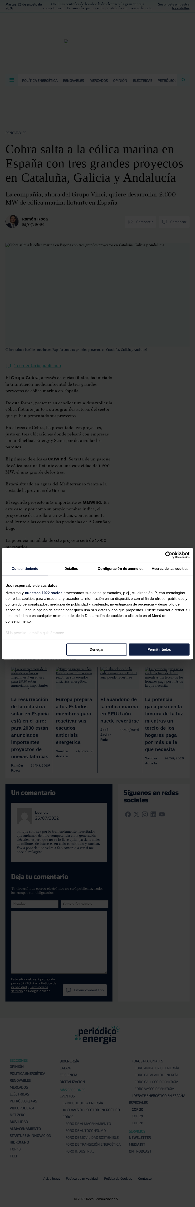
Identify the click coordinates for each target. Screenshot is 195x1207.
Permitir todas (159, 649)
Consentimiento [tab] (25, 569)
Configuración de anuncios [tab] (120, 569)
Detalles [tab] (71, 569)
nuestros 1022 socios (44, 593)
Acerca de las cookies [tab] (170, 569)
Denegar (97, 649)
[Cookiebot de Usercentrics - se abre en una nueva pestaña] (169, 554)
